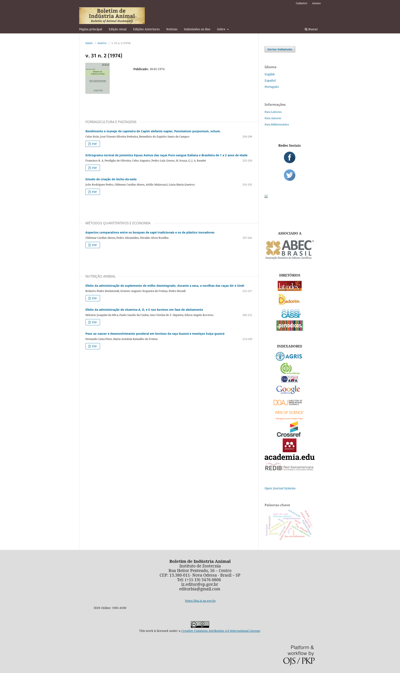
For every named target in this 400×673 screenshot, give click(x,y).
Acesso (316, 3)
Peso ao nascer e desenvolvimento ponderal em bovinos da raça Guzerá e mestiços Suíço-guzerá (154, 334)
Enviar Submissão (280, 49)
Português (272, 87)
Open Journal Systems (280, 488)
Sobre (221, 29)
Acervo (102, 43)
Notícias (171, 29)
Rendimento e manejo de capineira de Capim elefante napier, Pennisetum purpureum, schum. (153, 131)
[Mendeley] (289, 451)
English (270, 74)
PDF (94, 144)
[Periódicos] (289, 330)
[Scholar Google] (289, 394)
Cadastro (301, 3)
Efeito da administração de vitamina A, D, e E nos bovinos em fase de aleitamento (144, 310)
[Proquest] (289, 381)
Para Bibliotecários (277, 124)
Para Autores (273, 118)
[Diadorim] (290, 304)
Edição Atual (117, 29)
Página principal (90, 29)
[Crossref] (289, 436)
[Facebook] (290, 157)
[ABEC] (290, 259)
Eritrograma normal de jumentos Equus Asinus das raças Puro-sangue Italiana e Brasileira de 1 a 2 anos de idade (166, 155)
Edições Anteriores (146, 29)
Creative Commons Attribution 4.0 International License (220, 631)
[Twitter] (290, 175)
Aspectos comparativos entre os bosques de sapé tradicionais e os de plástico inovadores (149, 232)
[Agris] (290, 360)
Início (89, 43)
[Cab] (290, 373)
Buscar (313, 29)
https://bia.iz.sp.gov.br (200, 601)
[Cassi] (290, 317)
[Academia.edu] (290, 459)
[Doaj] (289, 406)
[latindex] (290, 290)
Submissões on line (197, 29)
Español (270, 80)
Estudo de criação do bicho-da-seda (110, 179)
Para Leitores (273, 112)
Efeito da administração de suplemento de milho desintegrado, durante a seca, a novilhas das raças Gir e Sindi (164, 286)
